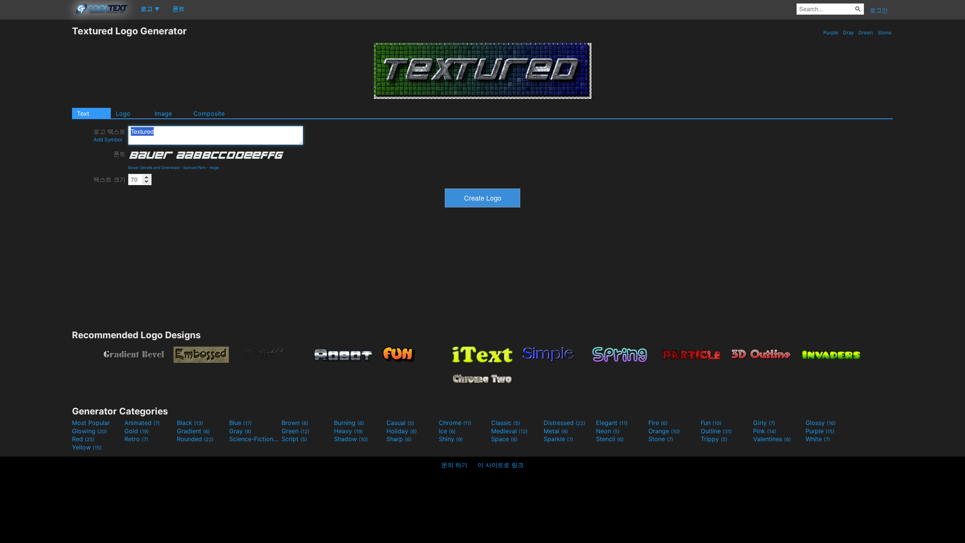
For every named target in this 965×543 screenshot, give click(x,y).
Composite (209, 113)
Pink (764, 431)
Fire (658, 422)
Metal (556, 431)
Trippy (714, 439)
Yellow (87, 447)
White (818, 439)
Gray (848, 32)
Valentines (772, 439)
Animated (142, 422)
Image (163, 113)
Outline (716, 431)
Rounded (195, 439)
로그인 (879, 10)
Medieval (509, 431)
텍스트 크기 (109, 179)
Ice (447, 431)
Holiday (401, 431)
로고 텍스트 (109, 135)
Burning (349, 422)
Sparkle (558, 439)
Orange (664, 431)
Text (83, 113)
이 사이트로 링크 (501, 465)
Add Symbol (107, 140)
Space (504, 439)
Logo (123, 113)
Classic (505, 422)
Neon (608, 431)
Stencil (610, 439)
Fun (711, 422)
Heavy (348, 431)
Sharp (399, 439)
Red (83, 439)
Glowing (89, 431)
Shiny (451, 439)
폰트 (119, 154)
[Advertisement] (36, 138)
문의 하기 (454, 465)
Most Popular (91, 422)
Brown (295, 422)
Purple (831, 32)
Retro (136, 439)
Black (190, 422)
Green (866, 32)
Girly (764, 422)
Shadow (351, 439)
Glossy (821, 422)
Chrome (455, 422)
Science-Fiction (254, 439)
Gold (136, 431)
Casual (400, 422)
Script (294, 439)
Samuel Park (194, 167)
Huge (214, 167)
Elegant (612, 422)
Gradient (193, 431)
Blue (240, 422)
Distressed (564, 422)
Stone (884, 32)
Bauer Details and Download (153, 167)
